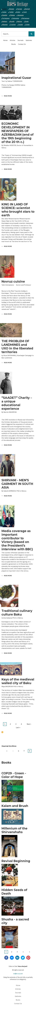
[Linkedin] (17, 957)
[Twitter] (23, 957)
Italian (4, 12)
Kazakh (12, 21)
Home (5, 40)
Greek (26, 21)
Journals (20, 40)
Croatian (13, 24)
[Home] (17, 4)
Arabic (18, 12)
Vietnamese (25, 18)
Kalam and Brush (15, 806)
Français (19, 9)
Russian (11, 9)
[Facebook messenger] (12, 957)
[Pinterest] (28, 957)
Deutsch (27, 9)
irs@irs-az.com (18, 974)
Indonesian (15, 18)
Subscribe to (2, 732)
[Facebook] (6, 957)
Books (13, 44)
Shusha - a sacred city (15, 921)
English (4, 9)
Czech (25, 12)
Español (4, 15)
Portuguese (6, 18)
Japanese (21, 15)
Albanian (5, 24)
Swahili (20, 24)
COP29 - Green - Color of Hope (14, 775)
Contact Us (22, 44)
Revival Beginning (16, 861)
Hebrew (19, 21)
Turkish (11, 12)
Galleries (29, 40)
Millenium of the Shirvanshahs (14, 830)
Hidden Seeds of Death (14, 891)
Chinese (12, 15)
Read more (8, 96)
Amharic (4, 21)
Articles (12, 40)
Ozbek (28, 24)
